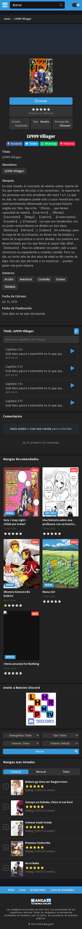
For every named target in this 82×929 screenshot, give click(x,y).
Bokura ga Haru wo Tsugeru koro (46, 782)
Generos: (21, 743)
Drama (60, 279)
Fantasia (10, 287)
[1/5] (33, 109)
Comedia (44, 279)
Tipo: (59, 735)
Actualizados (38, 889)
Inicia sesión (18, 429)
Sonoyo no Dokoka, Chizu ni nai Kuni (49, 802)
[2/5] (37, 109)
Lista (22, 889)
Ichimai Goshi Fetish (38, 822)
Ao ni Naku (32, 863)
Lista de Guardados (62, 889)
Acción (9, 279)
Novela (44, 121)
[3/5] (41, 109)
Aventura (26, 279)
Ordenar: (59, 743)
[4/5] (45, 109)
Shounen (65, 125)
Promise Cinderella (37, 843)
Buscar (40, 751)
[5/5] (48, 109)
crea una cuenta (40, 429)
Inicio (11, 889)
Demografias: (20, 735)
